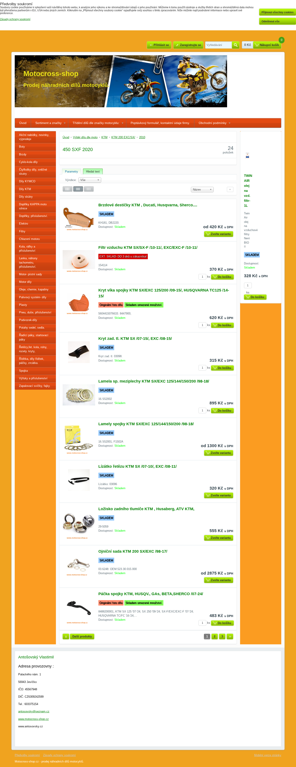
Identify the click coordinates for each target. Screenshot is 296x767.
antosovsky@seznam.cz (33, 711)
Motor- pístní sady (30, 274)
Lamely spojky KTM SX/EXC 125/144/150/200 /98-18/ (146, 424)
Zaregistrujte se (190, 45)
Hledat (235, 45)
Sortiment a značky (48, 123)
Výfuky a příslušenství (33, 378)
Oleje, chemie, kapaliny (34, 289)
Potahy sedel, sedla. (32, 327)
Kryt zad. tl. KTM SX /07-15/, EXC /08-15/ (135, 338)
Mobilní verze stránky (267, 755)
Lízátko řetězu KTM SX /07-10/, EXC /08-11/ (137, 466)
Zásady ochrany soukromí (59, 755)
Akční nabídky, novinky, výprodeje (34, 137)
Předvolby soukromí (27, 755)
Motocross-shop (50, 74)
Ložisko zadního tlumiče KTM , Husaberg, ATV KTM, (146, 509)
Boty (22, 146)
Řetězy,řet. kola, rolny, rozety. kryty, (33, 349)
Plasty (23, 304)
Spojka (23, 370)
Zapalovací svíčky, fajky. (34, 386)
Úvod (22, 123)
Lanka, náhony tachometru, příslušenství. (28, 262)
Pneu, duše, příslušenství (35, 312)
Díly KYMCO (27, 181)
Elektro (23, 223)
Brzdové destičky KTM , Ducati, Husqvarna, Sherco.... (147, 205)
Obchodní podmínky (212, 123)
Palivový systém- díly (32, 297)
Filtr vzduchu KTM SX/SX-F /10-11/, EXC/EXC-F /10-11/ (147, 247)
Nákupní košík (269, 45)
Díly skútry (26, 196)
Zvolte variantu (221, 234)
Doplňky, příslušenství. (33, 216)
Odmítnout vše (271, 21)
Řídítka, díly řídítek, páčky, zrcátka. (31, 361)
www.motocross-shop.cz (33, 719)
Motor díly (25, 281)
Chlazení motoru (29, 239)
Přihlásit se (161, 45)
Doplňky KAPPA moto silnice (33, 206)
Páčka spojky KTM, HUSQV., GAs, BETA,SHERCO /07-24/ (150, 594)
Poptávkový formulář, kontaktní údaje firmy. (160, 123)
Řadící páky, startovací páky (33, 337)
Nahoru (66, 636)
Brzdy (22, 154)
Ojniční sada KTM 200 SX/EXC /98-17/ (132, 551)
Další (230, 636)
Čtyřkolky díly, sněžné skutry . (33, 171)
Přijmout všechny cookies (278, 12)
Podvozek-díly (28, 320)
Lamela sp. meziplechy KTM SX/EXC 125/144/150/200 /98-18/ (153, 381)
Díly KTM (25, 189)
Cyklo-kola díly (28, 162)
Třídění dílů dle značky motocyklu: (96, 123)
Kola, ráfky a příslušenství (27, 248)
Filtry (22, 231)
